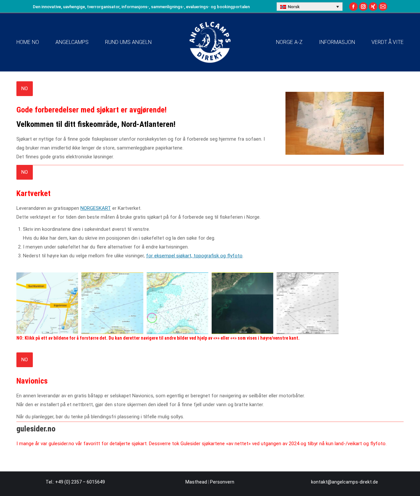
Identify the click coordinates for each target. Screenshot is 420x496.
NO (24, 88)
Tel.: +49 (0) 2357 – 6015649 (75, 482)
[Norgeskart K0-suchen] (47, 303)
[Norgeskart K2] (177, 303)
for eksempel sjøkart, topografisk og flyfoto (194, 256)
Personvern (222, 482)
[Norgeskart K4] (307, 303)
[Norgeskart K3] (242, 303)
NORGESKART (95, 208)
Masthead (196, 482)
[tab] (24, 88)
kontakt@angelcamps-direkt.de (344, 482)
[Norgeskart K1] (112, 303)
